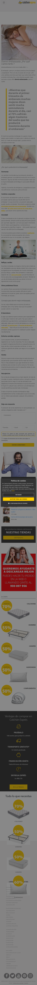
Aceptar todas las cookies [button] (18, 499)
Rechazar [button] (18, 494)
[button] (18, 503)
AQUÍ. (13, 491)
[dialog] (18, 492)
